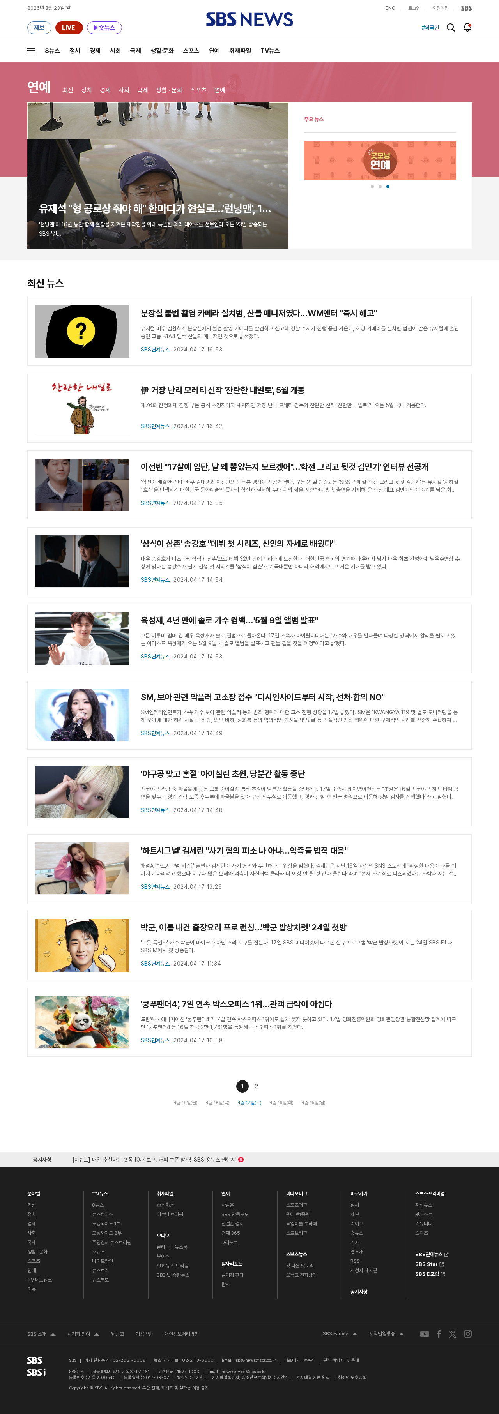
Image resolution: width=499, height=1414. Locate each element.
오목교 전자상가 (301, 1275)
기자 (354, 1242)
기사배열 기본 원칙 (313, 1377)
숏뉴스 (356, 1233)
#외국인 (430, 28)
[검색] (451, 27)
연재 (225, 1192)
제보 (354, 1214)
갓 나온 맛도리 (300, 1266)
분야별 (33, 1192)
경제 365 (230, 1233)
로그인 (414, 8)
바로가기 (358, 1192)
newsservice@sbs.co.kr (243, 1371)
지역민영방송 (386, 1334)
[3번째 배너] (388, 187)
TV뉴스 (270, 51)
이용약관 (144, 1334)
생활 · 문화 (169, 90)
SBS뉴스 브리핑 (172, 1266)
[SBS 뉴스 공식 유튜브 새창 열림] (424, 1333)
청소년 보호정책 (352, 1377)
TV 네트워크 (39, 1280)
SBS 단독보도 (235, 1214)
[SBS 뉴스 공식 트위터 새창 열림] (452, 1333)
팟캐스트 (423, 1214)
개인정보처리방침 (182, 1334)
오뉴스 (98, 1252)
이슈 (31, 1289)
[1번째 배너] (372, 187)
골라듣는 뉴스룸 (172, 1247)
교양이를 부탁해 (301, 1224)
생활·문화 (162, 51)
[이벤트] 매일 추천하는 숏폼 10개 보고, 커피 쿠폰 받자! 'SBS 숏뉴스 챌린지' (155, 1158)
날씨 (354, 1205)
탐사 (225, 1284)
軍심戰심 (166, 1205)
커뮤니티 (423, 1224)
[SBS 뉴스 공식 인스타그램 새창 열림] (468, 1333)
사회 (115, 51)
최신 (67, 90)
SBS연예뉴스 (428, 1253)
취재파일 (240, 51)
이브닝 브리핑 (170, 1214)
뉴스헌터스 (102, 1214)
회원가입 (440, 8)
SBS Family (340, 1334)
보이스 (163, 1256)
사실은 (227, 1205)
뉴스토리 (100, 1270)
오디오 (163, 1234)
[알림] (468, 27)
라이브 (356, 1224)
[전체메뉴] (31, 50)
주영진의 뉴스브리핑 (111, 1242)
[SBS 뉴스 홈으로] (249, 19)
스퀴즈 (421, 1233)
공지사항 (358, 1292)
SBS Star (426, 1263)
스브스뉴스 (296, 1252)
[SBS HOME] (466, 8)
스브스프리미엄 (430, 1192)
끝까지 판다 (232, 1275)
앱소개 (356, 1252)
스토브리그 (296, 1233)
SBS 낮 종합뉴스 (173, 1275)
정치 (74, 51)
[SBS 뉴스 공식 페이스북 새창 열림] (439, 1334)
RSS (355, 1261)
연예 (214, 51)
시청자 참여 (83, 1335)
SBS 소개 (41, 1335)
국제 (135, 51)
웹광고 (117, 1334)
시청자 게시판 (363, 1270)
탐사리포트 (231, 1262)
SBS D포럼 (427, 1273)
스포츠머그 (296, 1205)
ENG (390, 8)
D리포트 (229, 1242)
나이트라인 (102, 1261)
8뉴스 (52, 51)
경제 (95, 51)
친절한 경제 (232, 1224)
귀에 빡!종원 (298, 1214)
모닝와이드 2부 (107, 1233)
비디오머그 (296, 1192)
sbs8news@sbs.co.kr (256, 1360)
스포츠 (191, 51)
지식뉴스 (423, 1205)
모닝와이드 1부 (106, 1224)
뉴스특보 (100, 1280)
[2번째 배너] (380, 187)
